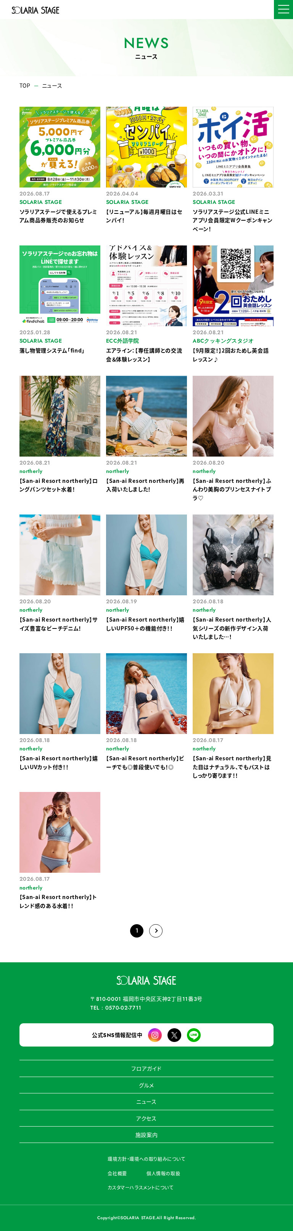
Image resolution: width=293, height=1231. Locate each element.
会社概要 (117, 1173)
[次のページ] (156, 931)
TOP (25, 85)
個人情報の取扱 (163, 1173)
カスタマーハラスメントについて (140, 1187)
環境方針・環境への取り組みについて (146, 1159)
